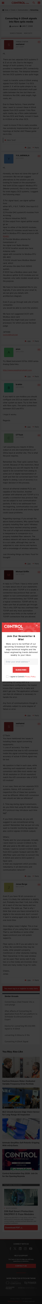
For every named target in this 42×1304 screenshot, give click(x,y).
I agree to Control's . (23, 676)
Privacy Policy (30, 676)
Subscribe (21, 670)
